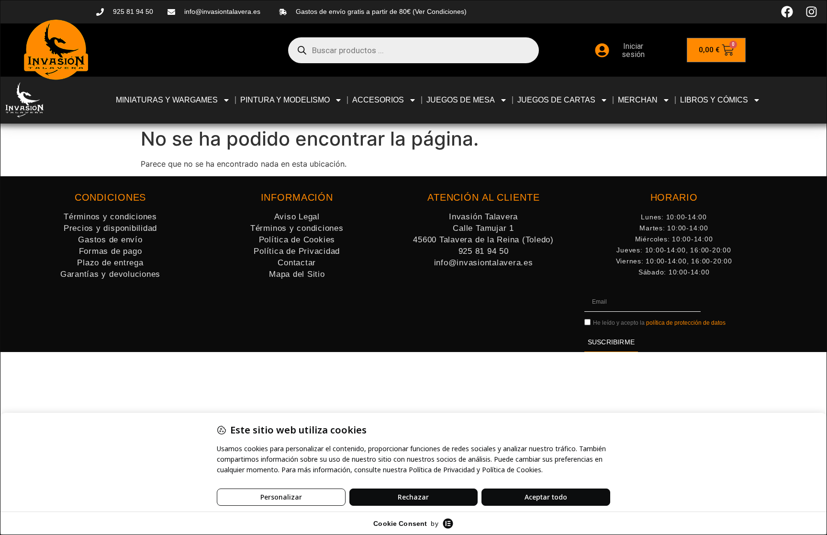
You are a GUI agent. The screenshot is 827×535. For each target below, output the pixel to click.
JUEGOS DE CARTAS (556, 100)
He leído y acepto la (659, 322)
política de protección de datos (686, 322)
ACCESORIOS (378, 100)
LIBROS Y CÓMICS (714, 100)
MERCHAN (638, 100)
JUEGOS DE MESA (460, 100)
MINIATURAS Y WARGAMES (167, 100)
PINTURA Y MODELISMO (285, 100)
